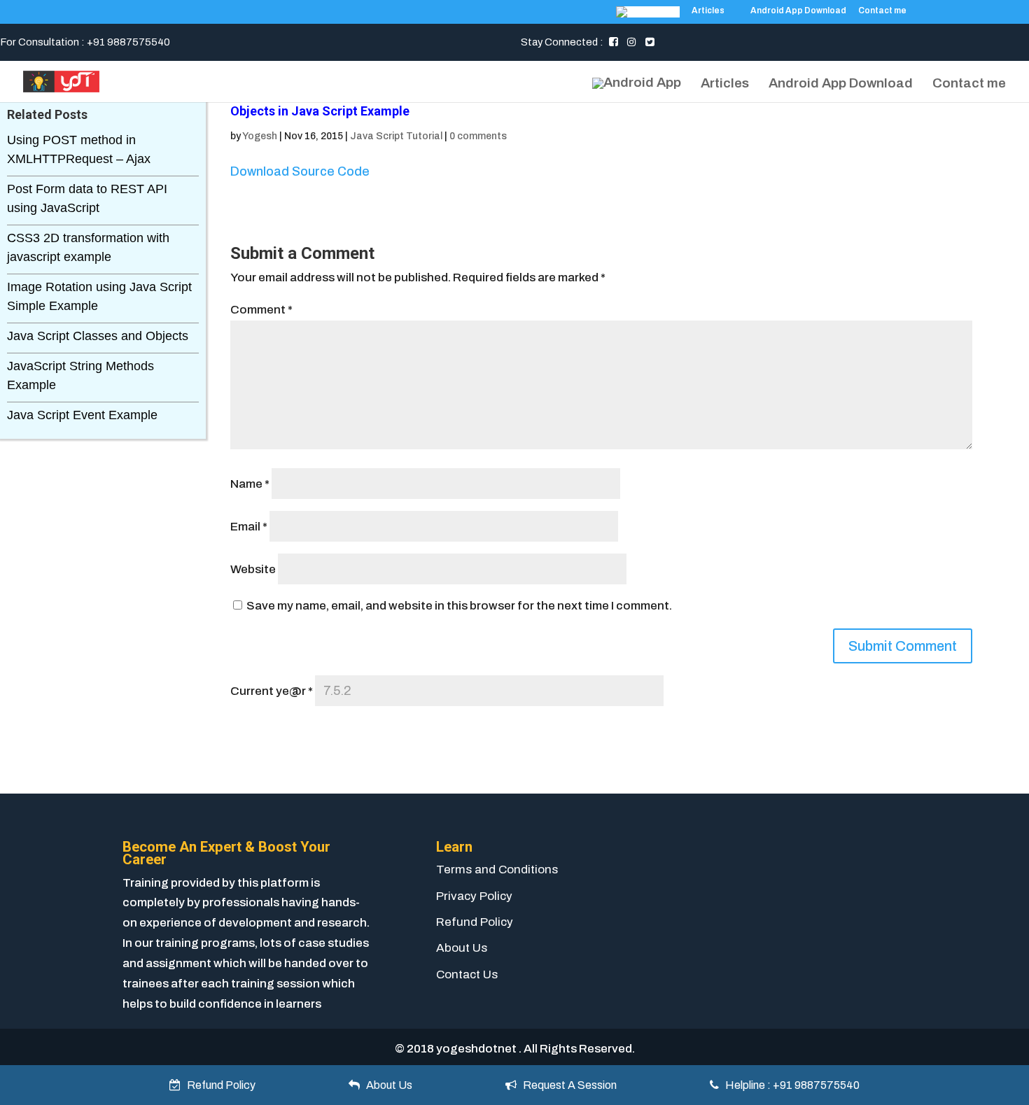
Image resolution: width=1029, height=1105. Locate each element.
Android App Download (798, 10)
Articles (708, 10)
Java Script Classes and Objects (97, 336)
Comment (261, 309)
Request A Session (567, 1085)
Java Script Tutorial (396, 136)
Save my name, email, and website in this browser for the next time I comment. (459, 605)
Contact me (882, 10)
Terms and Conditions (497, 869)
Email (248, 526)
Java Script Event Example (82, 415)
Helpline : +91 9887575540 (789, 1085)
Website (253, 569)
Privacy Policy (474, 896)
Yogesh (259, 136)
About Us (461, 948)
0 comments (478, 136)
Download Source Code (300, 171)
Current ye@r (271, 691)
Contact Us (467, 974)
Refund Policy (474, 922)
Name (250, 484)
